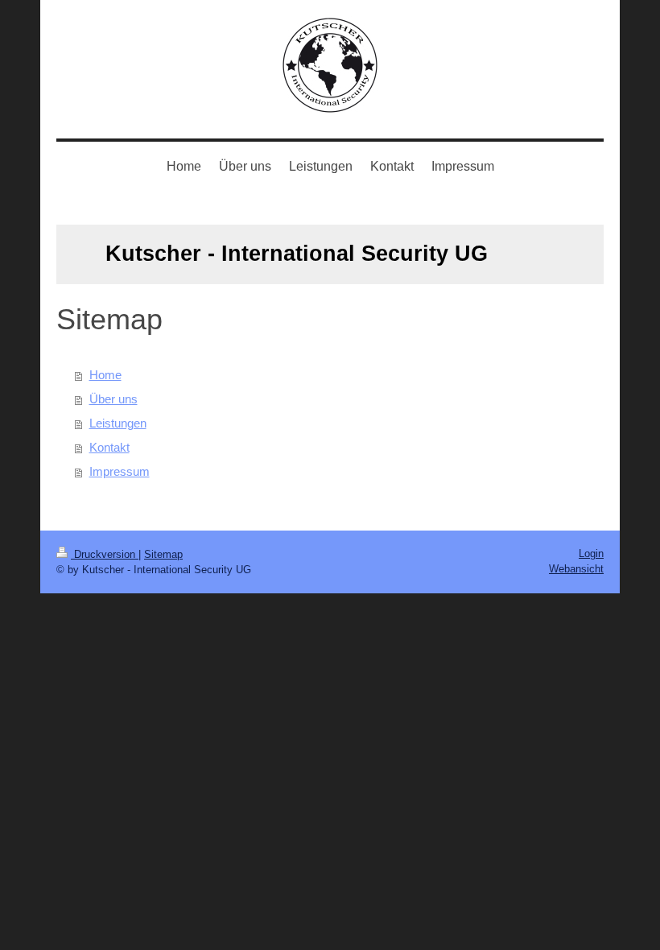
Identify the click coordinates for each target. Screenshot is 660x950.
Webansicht (576, 569)
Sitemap (163, 554)
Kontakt (109, 447)
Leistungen (117, 423)
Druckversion (104, 554)
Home (105, 375)
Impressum (119, 471)
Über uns (113, 399)
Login (591, 553)
